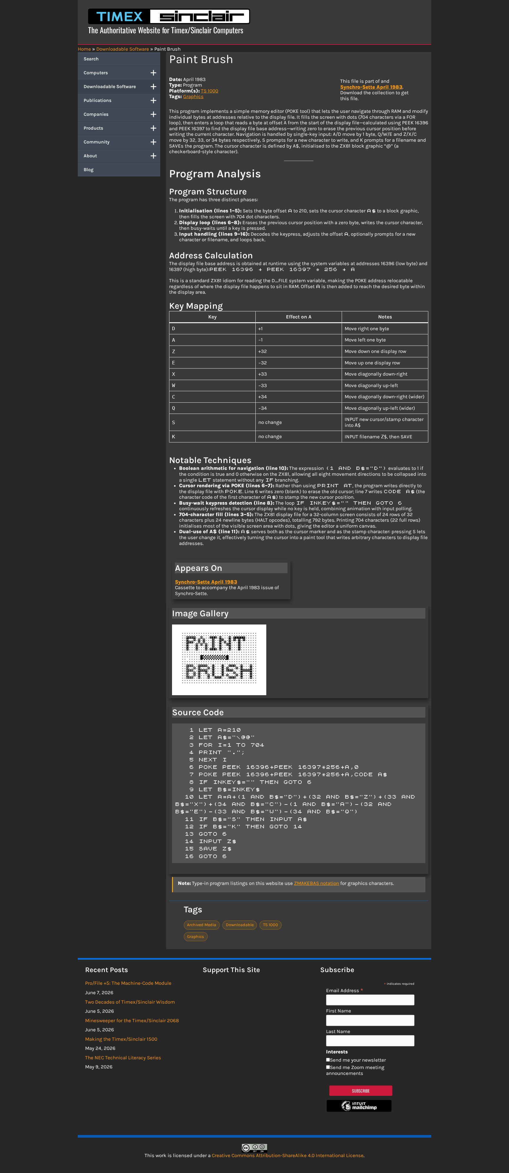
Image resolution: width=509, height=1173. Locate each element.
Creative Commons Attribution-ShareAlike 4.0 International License (287, 1155)
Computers (96, 72)
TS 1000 (209, 91)
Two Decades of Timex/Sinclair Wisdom (130, 1002)
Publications (97, 100)
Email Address (344, 990)
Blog (88, 169)
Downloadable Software (110, 86)
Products (93, 128)
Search (91, 59)
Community (97, 142)
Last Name (338, 1031)
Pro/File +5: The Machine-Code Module (128, 983)
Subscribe (361, 1091)
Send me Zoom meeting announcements (355, 1070)
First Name (338, 1011)
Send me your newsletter (358, 1060)
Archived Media (201, 924)
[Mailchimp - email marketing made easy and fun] (359, 1110)
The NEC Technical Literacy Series (123, 1057)
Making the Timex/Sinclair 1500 (121, 1039)
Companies (96, 114)
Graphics (193, 96)
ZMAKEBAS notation (316, 883)
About (90, 155)
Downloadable (240, 924)
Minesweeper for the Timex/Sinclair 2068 (132, 1020)
